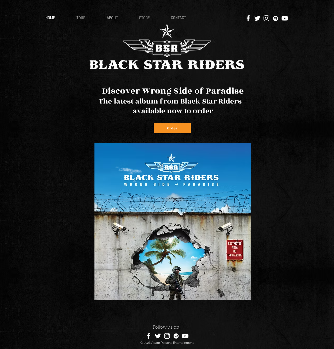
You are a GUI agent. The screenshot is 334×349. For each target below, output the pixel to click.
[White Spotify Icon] (275, 18)
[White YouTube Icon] (285, 18)
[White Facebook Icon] (248, 18)
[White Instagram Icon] (266, 18)
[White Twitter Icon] (257, 18)
